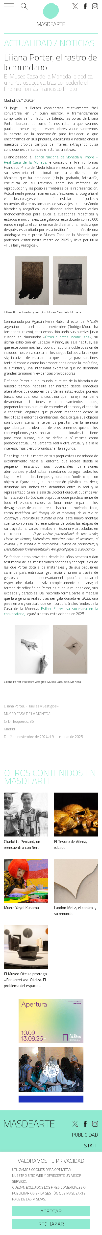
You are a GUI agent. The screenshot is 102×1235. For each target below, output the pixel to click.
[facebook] (85, 6)
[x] (75, 6)
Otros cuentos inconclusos (67, 337)
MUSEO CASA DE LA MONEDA (27, 714)
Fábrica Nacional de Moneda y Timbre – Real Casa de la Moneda (51, 159)
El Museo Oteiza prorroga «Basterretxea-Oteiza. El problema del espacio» (25, 979)
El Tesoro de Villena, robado (70, 844)
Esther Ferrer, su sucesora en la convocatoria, (51, 611)
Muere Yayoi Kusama (21, 908)
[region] (51, 1193)
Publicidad (85, 1135)
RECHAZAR (51, 1224)
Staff (91, 1145)
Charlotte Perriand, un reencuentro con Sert (22, 844)
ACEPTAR (51, 1211)
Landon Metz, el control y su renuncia (75, 910)
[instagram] (95, 6)
